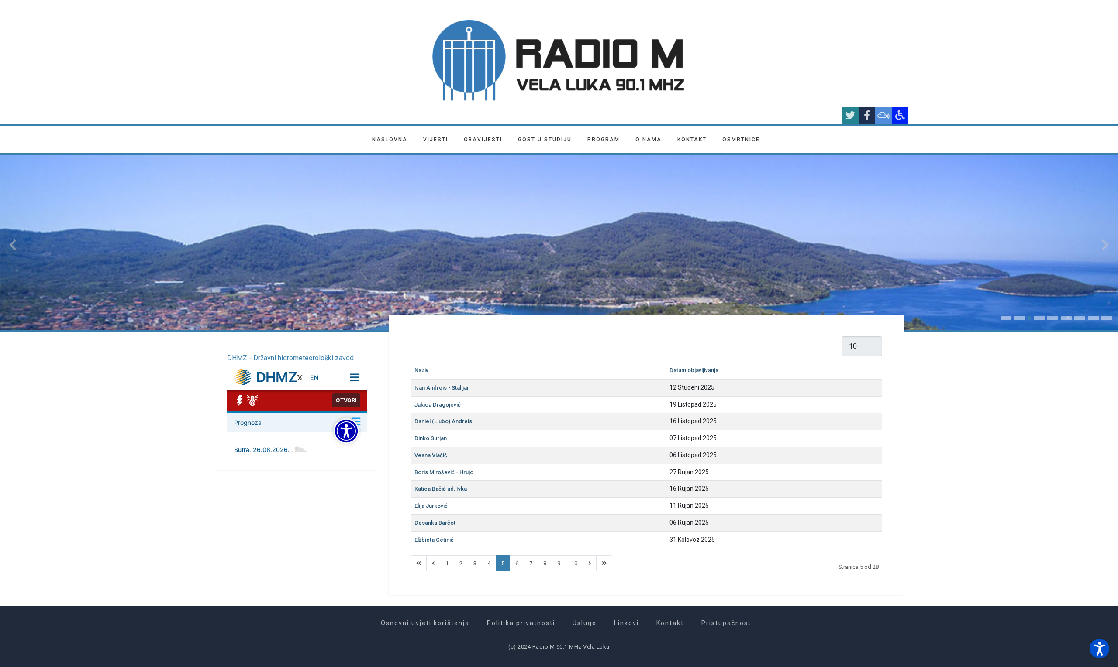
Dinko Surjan (430, 438)
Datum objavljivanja (693, 370)
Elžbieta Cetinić (434, 540)
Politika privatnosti (521, 622)
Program (603, 140)
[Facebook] (867, 115)
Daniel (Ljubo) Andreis (443, 421)
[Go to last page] (604, 563)
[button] (1006, 318)
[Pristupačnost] (900, 115)
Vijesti (435, 140)
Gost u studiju (545, 140)
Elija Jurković (431, 506)
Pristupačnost (726, 622)
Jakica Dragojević (437, 404)
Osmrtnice (741, 140)
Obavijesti (483, 140)
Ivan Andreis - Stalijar (441, 387)
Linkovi (626, 622)
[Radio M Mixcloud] (883, 115)
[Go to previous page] (433, 563)
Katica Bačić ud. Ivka (440, 489)
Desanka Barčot (434, 523)
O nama (648, 140)
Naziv (421, 370)
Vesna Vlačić (430, 455)
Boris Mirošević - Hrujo (443, 472)
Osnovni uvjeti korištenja (425, 622)
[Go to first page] (419, 563)
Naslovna (389, 140)
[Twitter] (850, 115)
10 (574, 563)
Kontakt (692, 140)
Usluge (585, 622)
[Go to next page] (590, 563)
